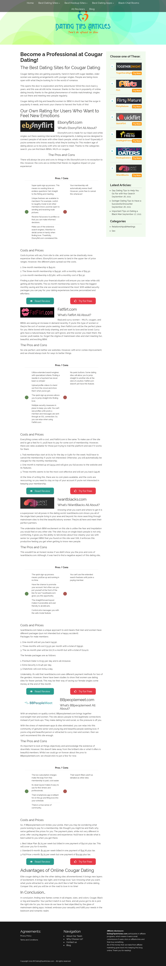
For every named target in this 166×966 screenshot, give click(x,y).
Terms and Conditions (29, 940)
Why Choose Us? (74, 939)
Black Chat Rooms (128, 3)
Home (30, 3)
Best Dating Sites (48, 3)
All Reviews (78, 9)
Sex (113, 231)
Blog (92, 9)
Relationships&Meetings (123, 226)
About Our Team (74, 936)
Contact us (71, 942)
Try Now (137, 73)
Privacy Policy (25, 936)
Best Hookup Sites (75, 3)
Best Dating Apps (102, 3)
